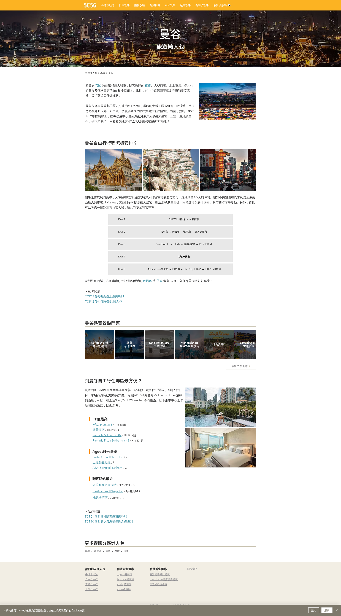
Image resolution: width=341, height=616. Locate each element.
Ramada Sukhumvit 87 (107, 435)
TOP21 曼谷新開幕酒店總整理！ (106, 516)
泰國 (102, 73)
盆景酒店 (99, 430)
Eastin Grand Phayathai (108, 457)
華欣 (107, 551)
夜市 (148, 85)
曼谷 (87, 551)
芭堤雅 (97, 551)
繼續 (326, 610)
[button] (222, 5)
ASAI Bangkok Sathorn (107, 467)
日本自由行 (91, 579)
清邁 (126, 551)
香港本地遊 (91, 574)
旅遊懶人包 (91, 73)
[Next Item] (250, 169)
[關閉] (337, 610)
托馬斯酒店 (100, 497)
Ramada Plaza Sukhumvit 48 (111, 440)
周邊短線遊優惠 (158, 584)
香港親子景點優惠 (160, 574)
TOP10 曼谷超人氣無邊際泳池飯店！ (109, 521)
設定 (313, 610)
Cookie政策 (78, 610)
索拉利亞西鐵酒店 (105, 485)
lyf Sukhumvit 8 (102, 424)
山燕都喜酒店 (102, 462)
